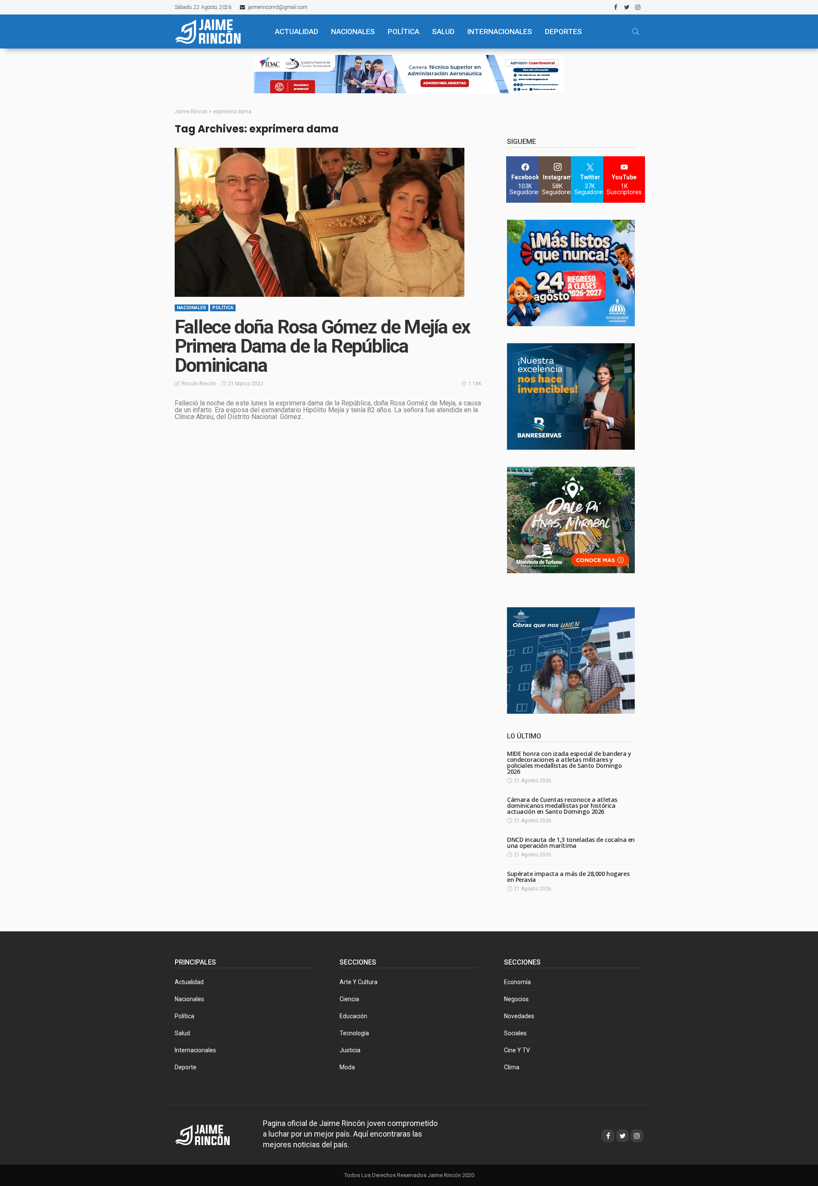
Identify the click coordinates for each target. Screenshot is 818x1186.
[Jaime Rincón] (217, 31)
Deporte (185, 1067)
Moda (347, 1067)
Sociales (515, 1033)
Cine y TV (517, 1050)
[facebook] (615, 7)
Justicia (350, 1050)
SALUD (443, 31)
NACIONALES (353, 31)
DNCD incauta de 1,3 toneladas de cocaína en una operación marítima (571, 843)
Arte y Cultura (358, 982)
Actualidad (189, 982)
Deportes (563, 31)
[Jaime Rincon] (210, 1134)
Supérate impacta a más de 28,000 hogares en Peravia (568, 877)
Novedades (519, 1016)
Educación (353, 1016)
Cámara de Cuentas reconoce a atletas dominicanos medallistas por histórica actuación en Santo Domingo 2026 (562, 805)
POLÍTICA (403, 31)
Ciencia (349, 999)
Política (222, 307)
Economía (517, 982)
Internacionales (499, 31)
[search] (635, 31)
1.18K (474, 384)
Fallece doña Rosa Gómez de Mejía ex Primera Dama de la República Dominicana (322, 346)
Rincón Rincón (198, 384)
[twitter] (626, 7)
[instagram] (637, 7)
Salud (182, 1033)
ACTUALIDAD (296, 31)
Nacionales (191, 307)
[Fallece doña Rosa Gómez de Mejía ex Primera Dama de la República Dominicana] (319, 222)
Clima (511, 1067)
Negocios (516, 999)
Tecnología (354, 1033)
